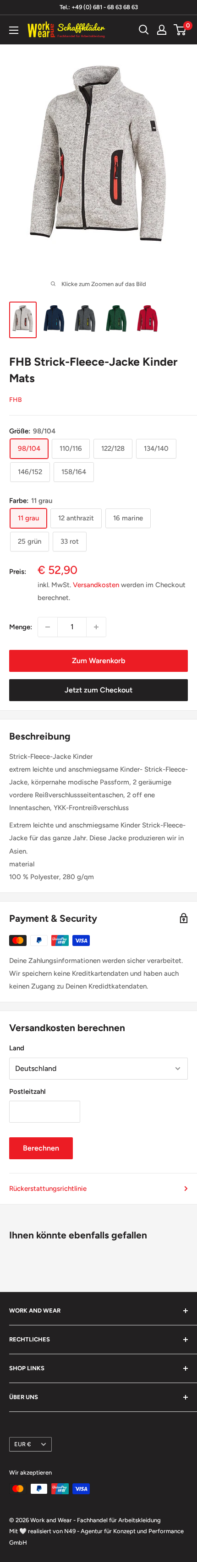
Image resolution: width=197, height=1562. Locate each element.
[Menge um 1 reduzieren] (47, 627)
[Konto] (161, 30)
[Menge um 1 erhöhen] (96, 627)
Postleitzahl (27, 1091)
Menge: (20, 627)
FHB (15, 400)
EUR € (22, 1444)
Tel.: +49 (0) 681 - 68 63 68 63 (99, 7)
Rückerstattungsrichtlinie (48, 1188)
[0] (180, 29)
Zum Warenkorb (98, 660)
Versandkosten (96, 585)
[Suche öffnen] (144, 30)
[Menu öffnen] (13, 30)
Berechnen (41, 1148)
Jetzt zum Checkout (98, 690)
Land (16, 1048)
